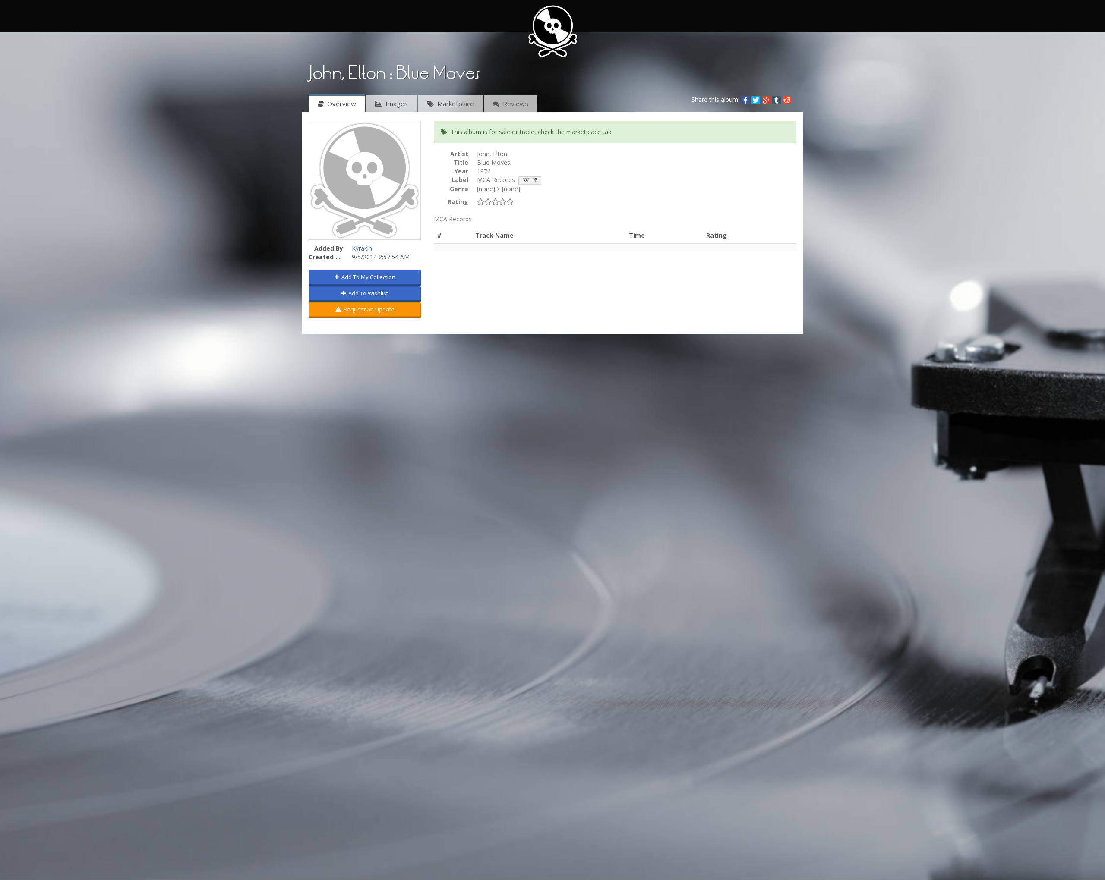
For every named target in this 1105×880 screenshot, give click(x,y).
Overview (340, 103)
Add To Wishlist (367, 293)
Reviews (513, 103)
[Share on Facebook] (745, 99)
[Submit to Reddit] (787, 99)
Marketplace (454, 103)
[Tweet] (755, 99)
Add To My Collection (367, 277)
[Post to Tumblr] (776, 99)
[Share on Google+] (766, 99)
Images (395, 103)
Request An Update (368, 309)
